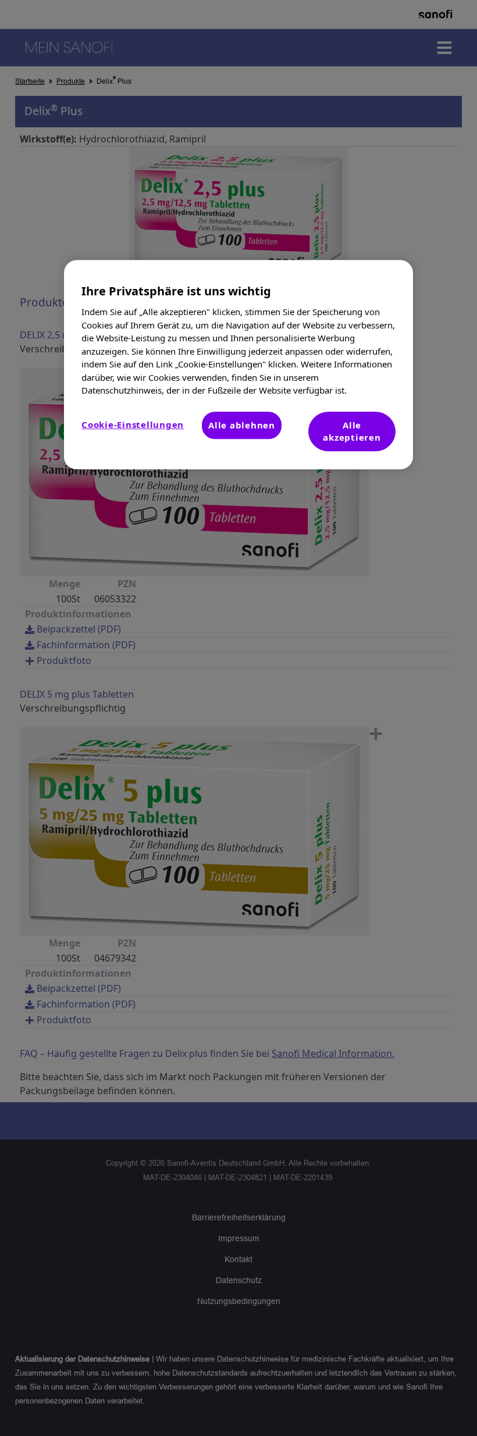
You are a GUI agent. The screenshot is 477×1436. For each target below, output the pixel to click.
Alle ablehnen (241, 425)
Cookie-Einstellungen (132, 424)
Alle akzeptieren (351, 431)
